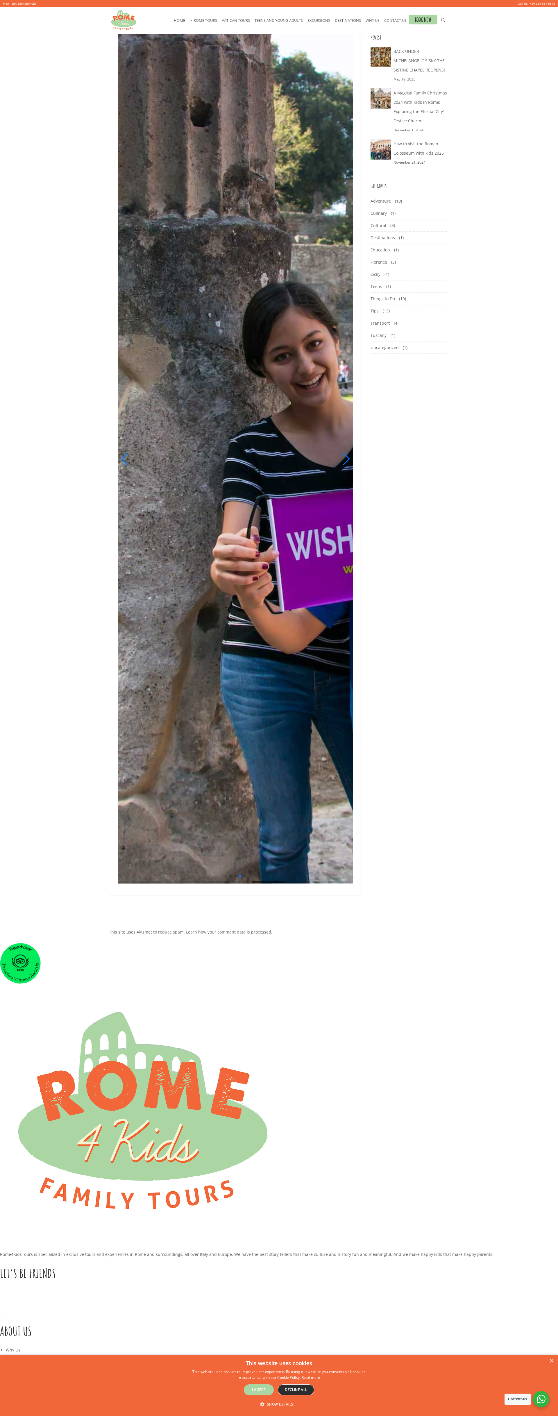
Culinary (379, 213)
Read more (311, 1377)
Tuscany (379, 335)
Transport (380, 323)
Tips (375, 311)
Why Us (373, 20)
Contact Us (395, 20)
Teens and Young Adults (279, 20)
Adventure (381, 201)
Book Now (423, 19)
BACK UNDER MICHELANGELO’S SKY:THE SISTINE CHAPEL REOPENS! (419, 61)
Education (380, 250)
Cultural (378, 225)
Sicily (375, 274)
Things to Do (383, 298)
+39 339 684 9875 (542, 3)
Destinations (348, 20)
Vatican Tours (236, 20)
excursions (318, 20)
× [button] (551, 1361)
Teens (376, 286)
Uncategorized (385, 347)
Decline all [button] (296, 1389)
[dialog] (279, 1385)
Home (179, 20)
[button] (125, 459)
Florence (379, 262)
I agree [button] (259, 1389)
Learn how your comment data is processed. (229, 932)
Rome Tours (205, 20)
